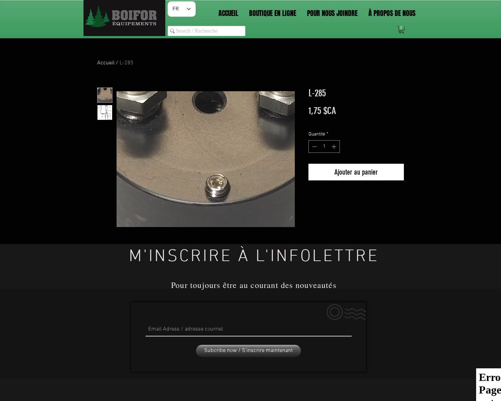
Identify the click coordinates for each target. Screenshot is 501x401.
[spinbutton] (324, 147)
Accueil (106, 63)
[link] (401, 29)
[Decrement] (313, 147)
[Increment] (334, 147)
